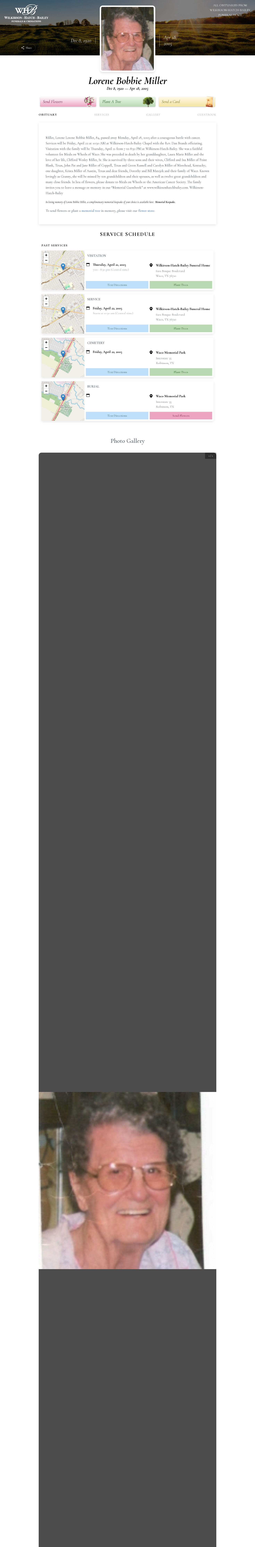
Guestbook (206, 114)
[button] (63, 266)
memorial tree (91, 211)
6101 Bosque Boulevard (170, 271)
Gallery (153, 114)
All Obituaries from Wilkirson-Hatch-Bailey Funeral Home (230, 10)
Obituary (48, 114)
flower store (146, 211)
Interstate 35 (163, 358)
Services (101, 114)
